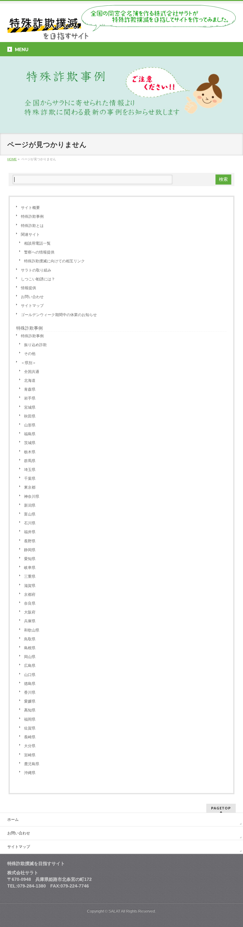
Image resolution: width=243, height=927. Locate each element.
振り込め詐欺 (35, 345)
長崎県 (29, 737)
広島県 (29, 665)
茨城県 (29, 443)
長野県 (29, 541)
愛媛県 (29, 701)
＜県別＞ (28, 363)
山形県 (29, 425)
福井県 (29, 532)
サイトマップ (32, 305)
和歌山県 (31, 630)
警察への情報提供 (39, 252)
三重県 (29, 576)
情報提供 (28, 288)
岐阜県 (29, 567)
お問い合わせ (32, 297)
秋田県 (29, 416)
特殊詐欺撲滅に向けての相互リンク (54, 261)
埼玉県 (29, 469)
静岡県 (29, 550)
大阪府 (29, 612)
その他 (29, 353)
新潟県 (29, 505)
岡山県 (29, 657)
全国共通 (31, 371)
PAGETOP (221, 808)
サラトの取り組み (36, 270)
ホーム (13, 819)
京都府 (29, 594)
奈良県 (29, 603)
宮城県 (29, 407)
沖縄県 (29, 773)
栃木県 (29, 452)
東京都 (29, 487)
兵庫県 (29, 621)
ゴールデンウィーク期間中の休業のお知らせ (59, 315)
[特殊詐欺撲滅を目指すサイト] (121, 32)
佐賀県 (29, 728)
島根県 (29, 648)
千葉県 (29, 478)
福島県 (29, 434)
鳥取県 (29, 639)
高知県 (29, 710)
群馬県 (29, 461)
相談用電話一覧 (37, 243)
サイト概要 (30, 207)
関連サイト (30, 234)
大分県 (29, 746)
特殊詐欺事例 (32, 216)
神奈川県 (31, 496)
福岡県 (29, 719)
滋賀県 (29, 585)
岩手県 (29, 398)
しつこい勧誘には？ (38, 279)
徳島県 (29, 683)
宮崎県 (29, 755)
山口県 (29, 675)
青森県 (29, 389)
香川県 (29, 692)
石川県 (29, 523)
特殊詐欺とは (32, 225)
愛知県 (29, 559)
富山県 (29, 514)
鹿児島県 (31, 764)
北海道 (29, 380)
